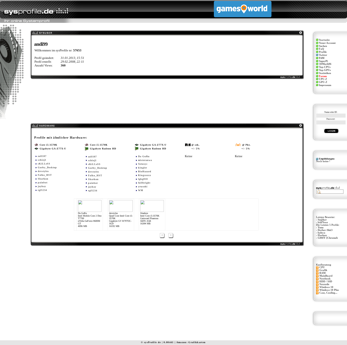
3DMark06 (325, 64)
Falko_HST (45, 175)
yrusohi (143, 186)
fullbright (144, 182)
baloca (321, 232)
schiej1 (42, 160)
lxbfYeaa (323, 222)
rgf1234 (42, 190)
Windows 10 (326, 287)
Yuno (321, 227)
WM (140, 190)
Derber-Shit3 (325, 230)
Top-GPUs (325, 70)
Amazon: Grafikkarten (191, 342)
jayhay (42, 186)
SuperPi (323, 61)
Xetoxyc (143, 164)
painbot (42, 182)
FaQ (321, 49)
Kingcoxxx (144, 175)
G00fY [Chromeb (328, 238)
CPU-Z (323, 79)
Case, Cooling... (328, 293)
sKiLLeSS (44, 163)
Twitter (323, 55)
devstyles (43, 171)
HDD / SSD (325, 281)
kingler (142, 167)
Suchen (323, 46)
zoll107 (42, 156)
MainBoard (325, 276)
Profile (323, 52)
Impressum (325, 85)
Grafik (323, 270)
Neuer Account (327, 43)
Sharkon (43, 178)
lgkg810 (143, 179)
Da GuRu (144, 156)
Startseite (324, 40)
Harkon (322, 235)
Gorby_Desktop (47, 167)
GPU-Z (323, 82)
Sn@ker (322, 219)
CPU (322, 267)
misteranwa (145, 160)
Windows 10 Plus (329, 290)
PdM (321, 58)
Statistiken (325, 73)
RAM (322, 273)
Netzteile (324, 284)
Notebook (324, 278)
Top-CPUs (324, 67)
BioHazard (144, 171)
